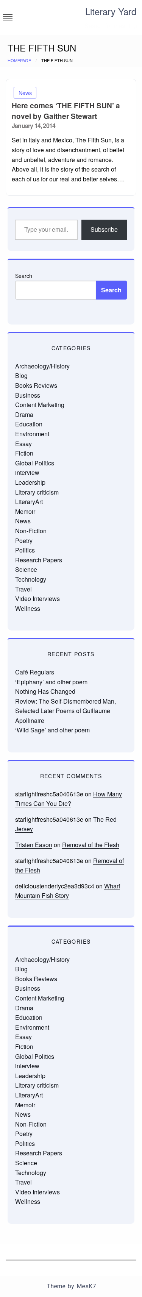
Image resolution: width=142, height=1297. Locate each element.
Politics (25, 550)
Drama (24, 414)
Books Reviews (36, 385)
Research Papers (38, 560)
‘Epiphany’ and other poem (51, 681)
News (25, 93)
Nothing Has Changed (45, 691)
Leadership (30, 482)
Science (26, 569)
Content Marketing (39, 404)
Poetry (24, 540)
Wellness (27, 608)
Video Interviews (37, 598)
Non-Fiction (31, 530)
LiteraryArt (29, 501)
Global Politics (34, 463)
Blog (21, 375)
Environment (32, 433)
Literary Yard (110, 11)
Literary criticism (37, 492)
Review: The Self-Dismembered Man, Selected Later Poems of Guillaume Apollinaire (65, 711)
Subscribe (104, 229)
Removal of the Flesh (90, 844)
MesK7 (86, 1286)
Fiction (24, 453)
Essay (23, 443)
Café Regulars (34, 672)
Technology (30, 579)
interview (27, 472)
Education (28, 424)
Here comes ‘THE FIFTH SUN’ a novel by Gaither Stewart (66, 110)
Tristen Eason (33, 844)
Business (27, 395)
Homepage (19, 60)
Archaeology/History (42, 366)
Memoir (25, 511)
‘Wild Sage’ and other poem (52, 730)
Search (23, 275)
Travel (23, 589)
